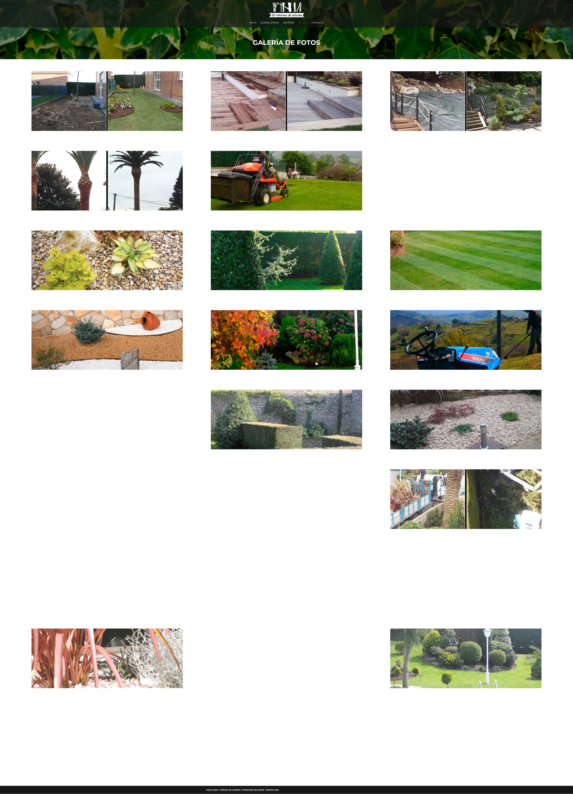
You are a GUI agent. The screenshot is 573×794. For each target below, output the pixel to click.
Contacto (317, 23)
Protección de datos (253, 789)
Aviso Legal (212, 789)
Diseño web (272, 789)
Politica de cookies (230, 789)
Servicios (288, 23)
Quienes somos (269, 23)
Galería (302, 23)
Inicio (253, 23)
